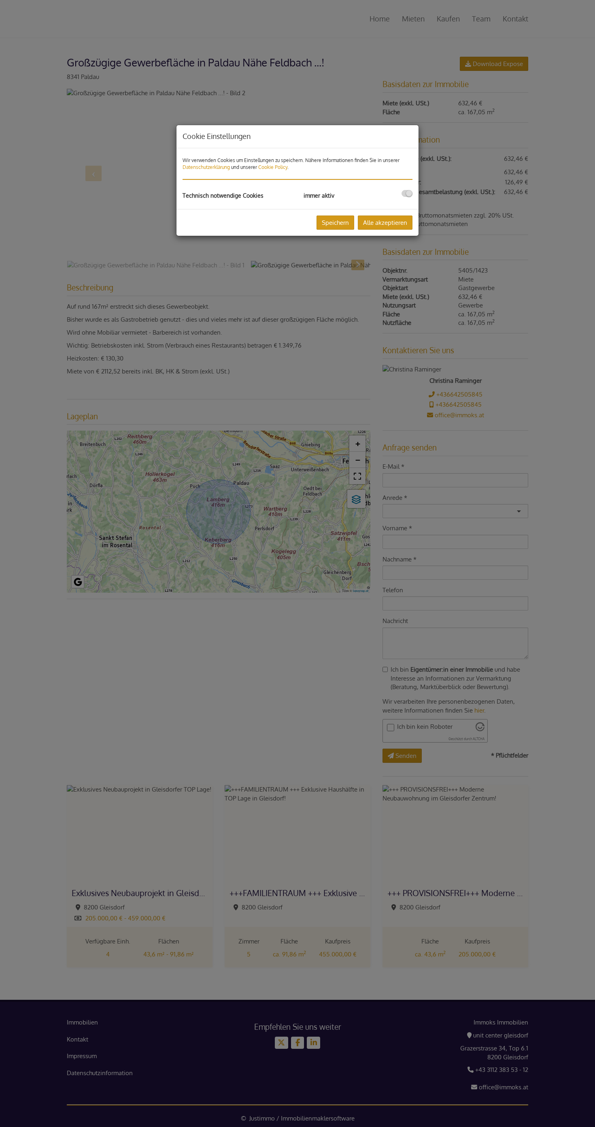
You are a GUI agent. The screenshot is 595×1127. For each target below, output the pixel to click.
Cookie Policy (272, 167)
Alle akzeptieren (385, 222)
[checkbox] (407, 193)
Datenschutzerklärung (206, 167)
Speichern (335, 222)
